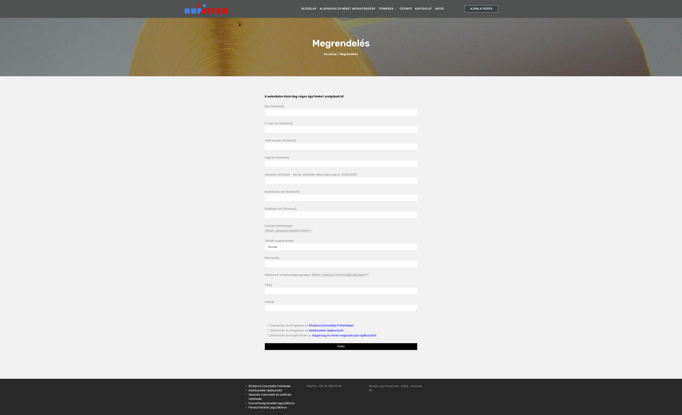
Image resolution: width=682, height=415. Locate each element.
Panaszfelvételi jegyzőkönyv (267, 407)
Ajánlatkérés (481, 8)
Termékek (385, 8)
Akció (439, 8)
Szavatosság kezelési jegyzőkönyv (271, 403)
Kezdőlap (308, 8)
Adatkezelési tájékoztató (265, 390)
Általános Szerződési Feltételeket (331, 325)
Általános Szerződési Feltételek (269, 386)
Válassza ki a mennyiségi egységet (288, 275)
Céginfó (406, 8)
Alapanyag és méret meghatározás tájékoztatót (344, 335)
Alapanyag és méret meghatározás (347, 8)
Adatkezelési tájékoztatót (326, 330)
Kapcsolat (423, 8)
